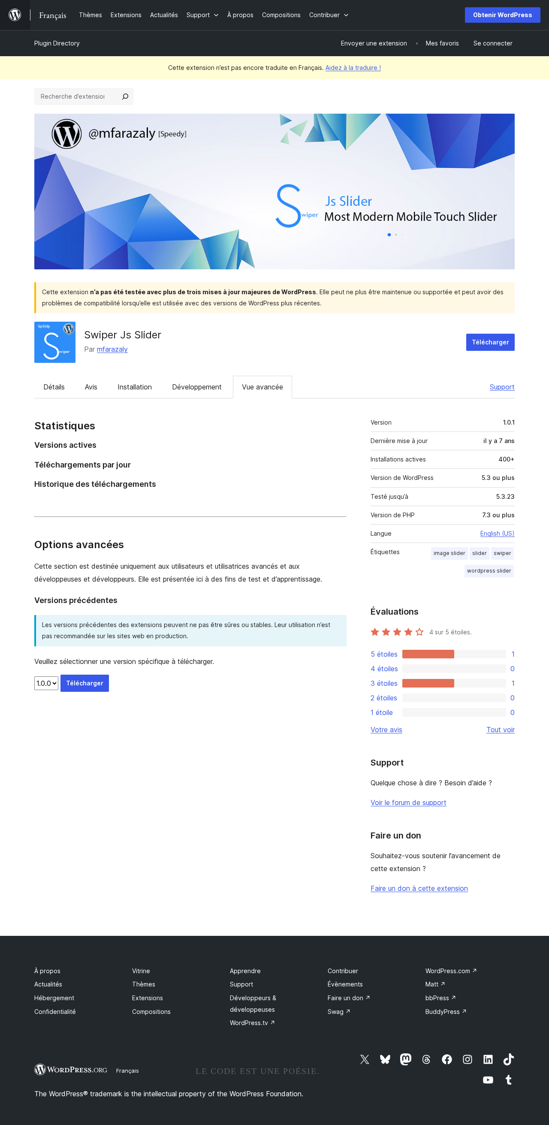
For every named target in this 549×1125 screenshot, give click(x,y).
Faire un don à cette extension (419, 888)
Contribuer (343, 970)
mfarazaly (112, 349)
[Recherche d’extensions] (125, 96)
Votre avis (386, 729)
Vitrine (141, 970)
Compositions (151, 1011)
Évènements (345, 984)
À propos (47, 970)
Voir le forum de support (408, 802)
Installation (135, 387)
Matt (435, 984)
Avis (91, 387)
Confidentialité (55, 1011)
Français (127, 1070)
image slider (449, 553)
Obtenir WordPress (502, 14)
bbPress (440, 997)
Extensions (147, 997)
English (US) (497, 533)
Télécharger (490, 342)
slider (479, 553)
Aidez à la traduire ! (353, 67)
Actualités (48, 984)
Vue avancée (262, 387)
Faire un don (349, 997)
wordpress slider (489, 570)
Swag (339, 1011)
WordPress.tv (252, 1022)
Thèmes (143, 984)
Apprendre (245, 970)
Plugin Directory (57, 43)
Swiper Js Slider (122, 335)
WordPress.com (451, 970)
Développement (197, 387)
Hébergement (54, 997)
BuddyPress (446, 1011)
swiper (502, 553)
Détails (54, 387)
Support (502, 387)
